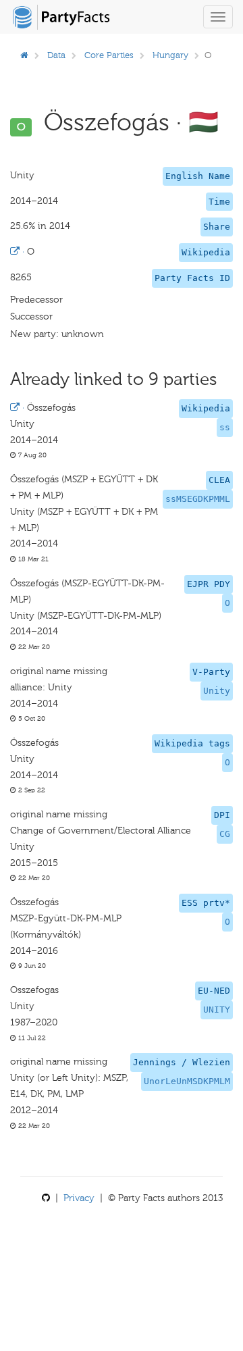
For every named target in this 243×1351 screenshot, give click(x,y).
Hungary (170, 55)
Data (56, 55)
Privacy (78, 1198)
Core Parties (109, 55)
